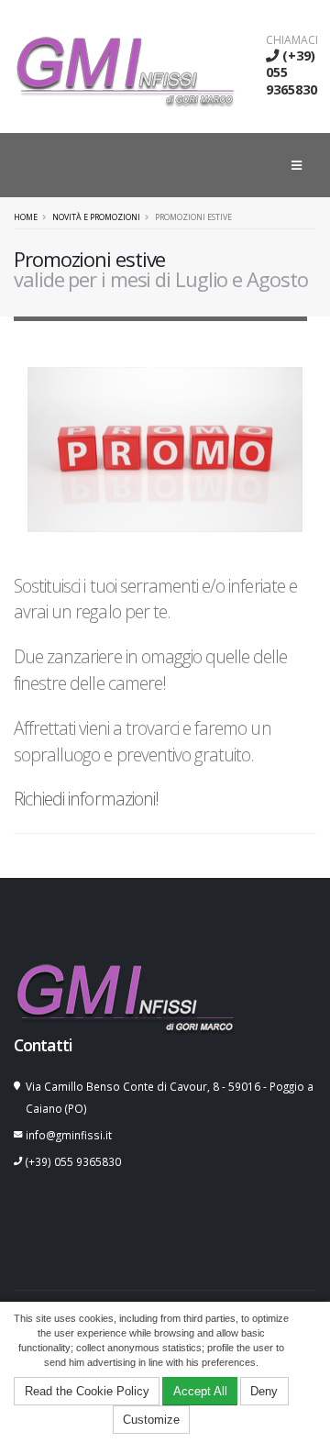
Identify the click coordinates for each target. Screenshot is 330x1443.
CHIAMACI (292, 40)
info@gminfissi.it (69, 1134)
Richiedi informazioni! (86, 798)
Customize (151, 1419)
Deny (264, 1391)
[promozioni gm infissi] (165, 449)
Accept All (200, 1391)
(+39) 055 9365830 (73, 1161)
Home (26, 217)
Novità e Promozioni (96, 217)
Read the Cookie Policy (87, 1391)
